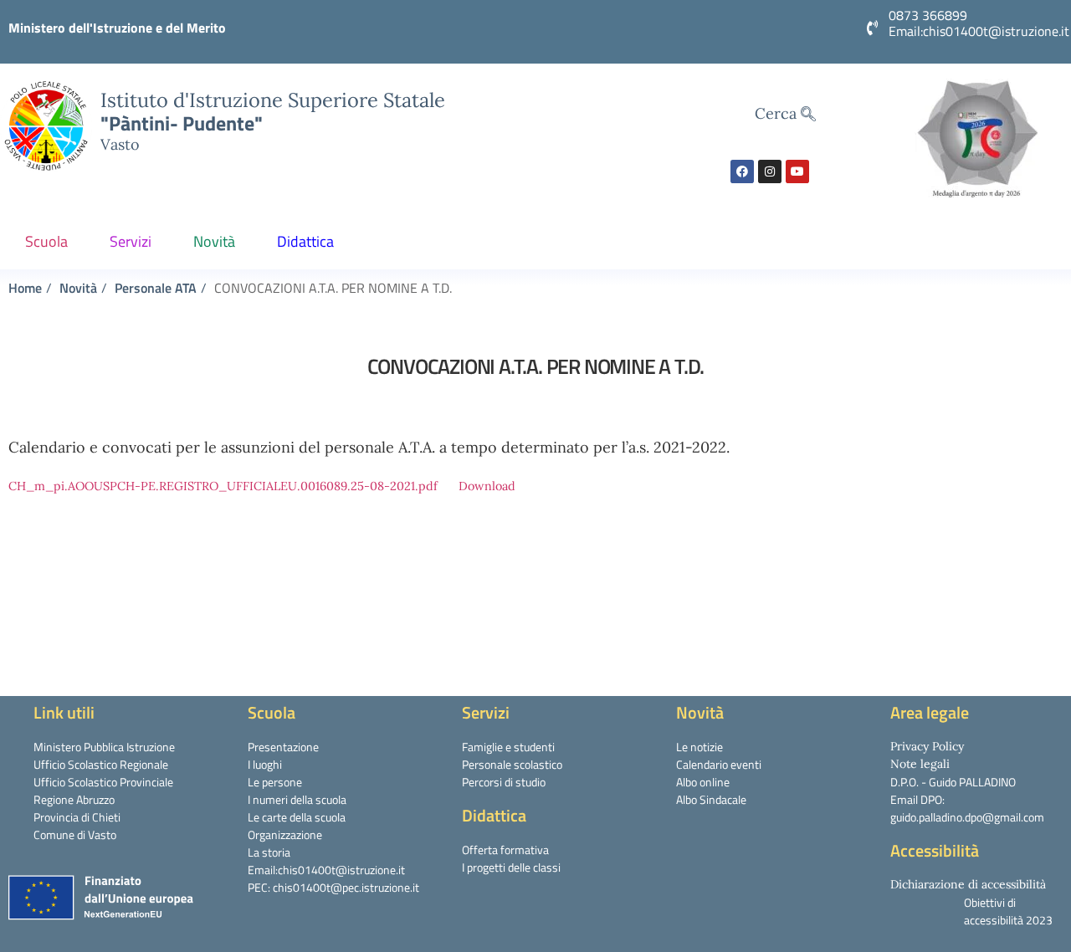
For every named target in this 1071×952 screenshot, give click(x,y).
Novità (214, 241)
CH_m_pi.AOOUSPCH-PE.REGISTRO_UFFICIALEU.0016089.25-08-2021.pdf (223, 486)
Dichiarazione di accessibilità (968, 884)
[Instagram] (769, 171)
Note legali (920, 763)
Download (487, 486)
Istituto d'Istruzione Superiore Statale (272, 99)
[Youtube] (797, 171)
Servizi (130, 241)
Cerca (778, 113)
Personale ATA (156, 288)
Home (25, 288)
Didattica (305, 241)
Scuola (46, 241)
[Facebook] (742, 171)
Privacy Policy (927, 746)
